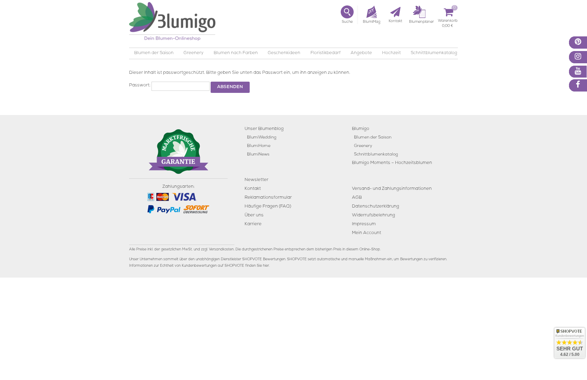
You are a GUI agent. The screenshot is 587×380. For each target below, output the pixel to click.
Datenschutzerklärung (375, 206)
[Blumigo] (172, 24)
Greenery (193, 53)
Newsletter (256, 180)
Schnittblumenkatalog (434, 53)
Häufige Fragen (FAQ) (268, 206)
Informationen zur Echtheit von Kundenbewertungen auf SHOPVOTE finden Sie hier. (199, 266)
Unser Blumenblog (264, 129)
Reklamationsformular (268, 198)
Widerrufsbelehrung (373, 215)
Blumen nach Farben (236, 53)
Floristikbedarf (325, 53)
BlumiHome (258, 146)
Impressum (364, 224)
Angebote (361, 53)
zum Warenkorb (448, 22)
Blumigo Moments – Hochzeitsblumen (392, 163)
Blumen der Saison (154, 53)
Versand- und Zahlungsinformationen (392, 189)
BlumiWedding (261, 137)
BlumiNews (258, 154)
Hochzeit (391, 53)
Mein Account (366, 233)
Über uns (254, 215)
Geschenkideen (284, 53)
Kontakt (253, 189)
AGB (357, 198)
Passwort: (140, 85)
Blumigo (360, 129)
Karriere (253, 224)
